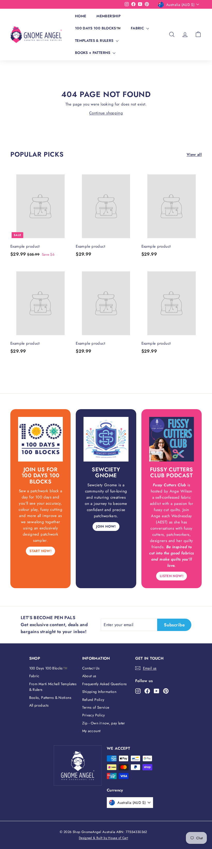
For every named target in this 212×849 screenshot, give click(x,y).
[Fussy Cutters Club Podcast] (171, 439)
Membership (108, 16)
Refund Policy (93, 699)
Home (80, 16)
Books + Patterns (93, 52)
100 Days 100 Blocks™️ (97, 28)
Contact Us (91, 668)
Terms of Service (95, 707)
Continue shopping (106, 113)
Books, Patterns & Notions (50, 697)
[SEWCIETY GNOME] (106, 439)
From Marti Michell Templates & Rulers (53, 686)
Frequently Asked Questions (104, 683)
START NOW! (40, 550)
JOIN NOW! (106, 526)
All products (39, 705)
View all (194, 154)
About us (89, 675)
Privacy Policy (93, 715)
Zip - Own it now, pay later (103, 723)
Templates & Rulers (95, 40)
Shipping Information (99, 691)
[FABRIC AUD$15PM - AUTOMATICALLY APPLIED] (65, 4)
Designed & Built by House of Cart (103, 838)
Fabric (138, 28)
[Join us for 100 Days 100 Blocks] (40, 439)
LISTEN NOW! (171, 575)
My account (91, 730)
